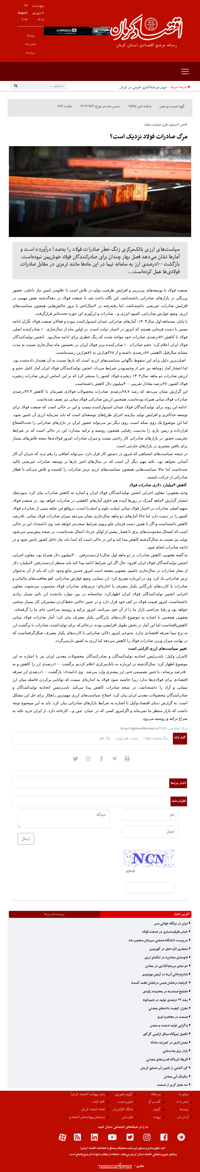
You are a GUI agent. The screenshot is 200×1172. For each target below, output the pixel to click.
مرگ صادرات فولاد (156, 738)
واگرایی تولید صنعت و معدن (169, 1025)
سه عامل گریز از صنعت (173, 1085)
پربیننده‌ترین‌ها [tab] (54, 914)
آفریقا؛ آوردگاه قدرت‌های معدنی (167, 1059)
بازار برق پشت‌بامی (175, 1051)
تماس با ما (30, 44)
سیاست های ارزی (127, 738)
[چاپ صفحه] (127, 760)
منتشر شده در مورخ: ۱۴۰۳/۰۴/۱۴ (100, 106)
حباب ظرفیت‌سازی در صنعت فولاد (165, 932)
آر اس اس (183, 1117)
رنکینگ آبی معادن (176, 1077)
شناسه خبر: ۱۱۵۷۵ (139, 106)
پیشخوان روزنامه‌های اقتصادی (87, 1117)
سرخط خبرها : (177, 87)
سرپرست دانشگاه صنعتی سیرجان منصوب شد (158, 940)
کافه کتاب (98, 1102)
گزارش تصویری (124, 1094)
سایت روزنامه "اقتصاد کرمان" (88, 1094)
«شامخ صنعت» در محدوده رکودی (166, 991)
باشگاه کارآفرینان (123, 1109)
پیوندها (31, 35)
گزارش (157, 1109)
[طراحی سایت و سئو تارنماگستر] (109, 1165)
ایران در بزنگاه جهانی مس (171, 923)
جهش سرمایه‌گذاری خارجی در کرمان (143, 87)
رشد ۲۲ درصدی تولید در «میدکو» (166, 1000)
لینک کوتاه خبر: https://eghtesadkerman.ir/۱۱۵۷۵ (154, 728)
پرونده (157, 1117)
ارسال (26, 838)
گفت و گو (154, 1102)
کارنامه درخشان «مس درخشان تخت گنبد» (160, 983)
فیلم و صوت (125, 1102)
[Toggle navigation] (185, 71)
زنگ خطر (104, 738)
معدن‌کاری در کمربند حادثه (170, 1043)
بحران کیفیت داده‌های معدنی (168, 1008)
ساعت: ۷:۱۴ (65, 106)
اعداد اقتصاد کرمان (93, 1109)
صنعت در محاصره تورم (173, 1017)
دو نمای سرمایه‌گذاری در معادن (167, 966)
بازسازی (130, 871)
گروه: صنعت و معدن (172, 106)
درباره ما (30, 52)
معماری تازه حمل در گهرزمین (169, 949)
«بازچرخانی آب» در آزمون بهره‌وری (165, 974)
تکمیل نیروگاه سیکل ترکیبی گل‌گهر (165, 1034)
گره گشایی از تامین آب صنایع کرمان (164, 1068)
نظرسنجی (127, 1117)
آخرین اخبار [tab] (181, 914)
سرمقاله (156, 1094)
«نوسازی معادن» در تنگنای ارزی (167, 957)
